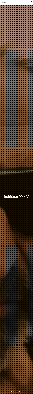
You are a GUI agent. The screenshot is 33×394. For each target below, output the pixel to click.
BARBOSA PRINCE (16, 197)
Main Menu (4, 2)
